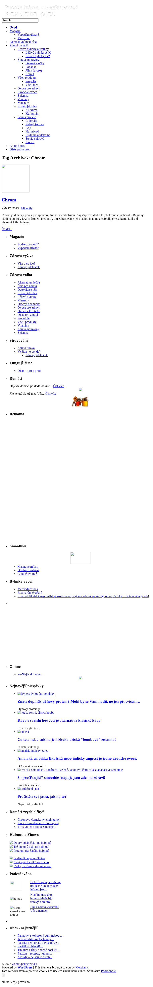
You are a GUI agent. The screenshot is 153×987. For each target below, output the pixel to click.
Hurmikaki (32, 131)
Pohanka (31, 67)
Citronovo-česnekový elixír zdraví (39, 819)
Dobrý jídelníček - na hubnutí (32, 842)
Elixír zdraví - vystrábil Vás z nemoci (44, 908)
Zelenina (23, 95)
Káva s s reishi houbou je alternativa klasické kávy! (60, 720)
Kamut (30, 74)
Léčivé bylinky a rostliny (33, 49)
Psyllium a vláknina (38, 135)
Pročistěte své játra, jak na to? (42, 796)
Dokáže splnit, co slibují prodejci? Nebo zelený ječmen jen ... (45, 885)
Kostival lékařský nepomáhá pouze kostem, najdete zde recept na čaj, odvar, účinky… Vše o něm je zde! (83, 596)
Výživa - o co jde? (29, 351)
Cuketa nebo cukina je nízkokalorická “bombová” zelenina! (67, 739)
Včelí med (32, 84)
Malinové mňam (28, 566)
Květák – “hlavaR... (30, 946)
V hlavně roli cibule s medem (36, 826)
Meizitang (82, 967)
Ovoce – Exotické (29, 311)
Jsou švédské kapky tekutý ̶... (36, 939)
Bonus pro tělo (27, 117)
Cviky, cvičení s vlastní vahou (32, 866)
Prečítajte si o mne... (30, 674)
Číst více (58, 386)
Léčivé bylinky (27, 296)
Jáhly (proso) (34, 70)
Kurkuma (31, 110)
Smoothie (23, 318)
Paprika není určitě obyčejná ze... (38, 942)
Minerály (23, 102)
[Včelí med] (80, 406)
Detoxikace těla (27, 289)
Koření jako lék (27, 106)
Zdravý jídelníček (29, 267)
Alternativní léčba (29, 282)
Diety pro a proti (20, 149)
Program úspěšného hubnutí (31, 850)
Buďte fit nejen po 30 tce (29, 858)
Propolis (31, 81)
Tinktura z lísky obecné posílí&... (38, 950)
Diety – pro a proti (29, 370)
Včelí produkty (27, 77)
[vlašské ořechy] (80, 390)
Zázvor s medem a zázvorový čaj (38, 823)
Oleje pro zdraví (28, 314)
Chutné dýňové (27, 573)
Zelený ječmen (35, 124)
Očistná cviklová (28, 570)
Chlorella (31, 120)
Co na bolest (17, 145)
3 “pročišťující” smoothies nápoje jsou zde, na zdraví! (61, 777)
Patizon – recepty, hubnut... (35, 953)
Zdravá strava (26, 348)
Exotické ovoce (27, 92)
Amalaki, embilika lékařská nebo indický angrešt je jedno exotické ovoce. (77, 758)
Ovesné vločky (35, 63)
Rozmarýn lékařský (30, 592)
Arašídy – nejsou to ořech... (35, 957)
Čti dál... (7, 229)
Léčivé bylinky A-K (38, 52)
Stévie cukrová (35, 138)
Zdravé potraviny (28, 59)
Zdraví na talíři (19, 45)
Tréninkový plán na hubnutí (31, 846)
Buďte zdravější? (28, 244)
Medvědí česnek (28, 589)
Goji (28, 128)
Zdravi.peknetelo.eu (24, 963)
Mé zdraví (24, 38)
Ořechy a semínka (29, 304)
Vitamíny (23, 99)
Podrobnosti (108, 971)
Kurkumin (32, 113)
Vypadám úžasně (28, 34)
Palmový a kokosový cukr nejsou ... (40, 935)
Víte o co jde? (26, 263)
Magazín (15, 31)
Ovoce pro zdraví (28, 88)
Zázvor (30, 142)
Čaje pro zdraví (27, 286)
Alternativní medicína (23, 41)
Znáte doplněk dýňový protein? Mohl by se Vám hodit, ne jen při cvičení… (79, 701)
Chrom (9, 199)
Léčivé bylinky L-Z (38, 56)
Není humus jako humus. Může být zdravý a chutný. (41, 898)
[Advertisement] (21, 479)
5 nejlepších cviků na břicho (31, 862)
